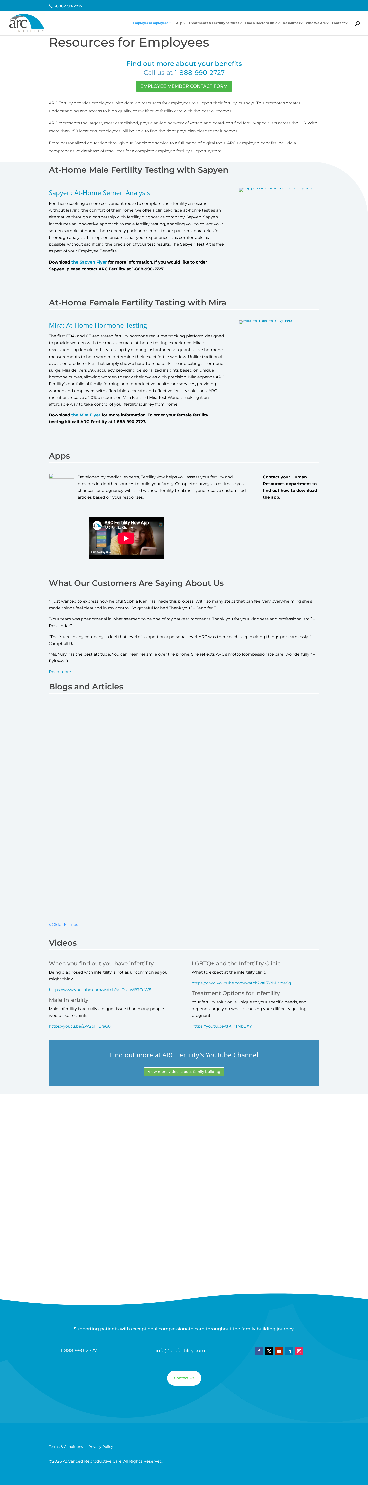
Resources (291, 23)
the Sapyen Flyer (89, 262)
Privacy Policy (100, 1447)
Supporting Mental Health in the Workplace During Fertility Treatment (133, 795)
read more (64, 754)
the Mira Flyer (85, 415)
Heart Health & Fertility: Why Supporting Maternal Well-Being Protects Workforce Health (154, 862)
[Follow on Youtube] (279, 1351)
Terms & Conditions (66, 1447)
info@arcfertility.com (180, 1350)
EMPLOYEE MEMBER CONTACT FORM (184, 86)
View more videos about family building (184, 1071)
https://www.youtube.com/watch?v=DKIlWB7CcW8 (100, 989)
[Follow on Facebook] (259, 1351)
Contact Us (184, 1378)
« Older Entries (63, 924)
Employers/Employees (150, 23)
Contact (338, 23)
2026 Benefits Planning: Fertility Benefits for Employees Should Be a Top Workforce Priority (156, 720)
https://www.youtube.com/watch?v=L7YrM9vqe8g (241, 983)
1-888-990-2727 (68, 6)
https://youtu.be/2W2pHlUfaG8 (80, 1026)
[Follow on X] (269, 1351)
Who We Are (316, 23)
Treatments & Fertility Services (214, 23)
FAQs (178, 23)
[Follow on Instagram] (299, 1351)
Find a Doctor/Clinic (261, 23)
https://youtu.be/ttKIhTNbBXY (222, 1026)
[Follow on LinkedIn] (289, 1351)
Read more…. (61, 671)
